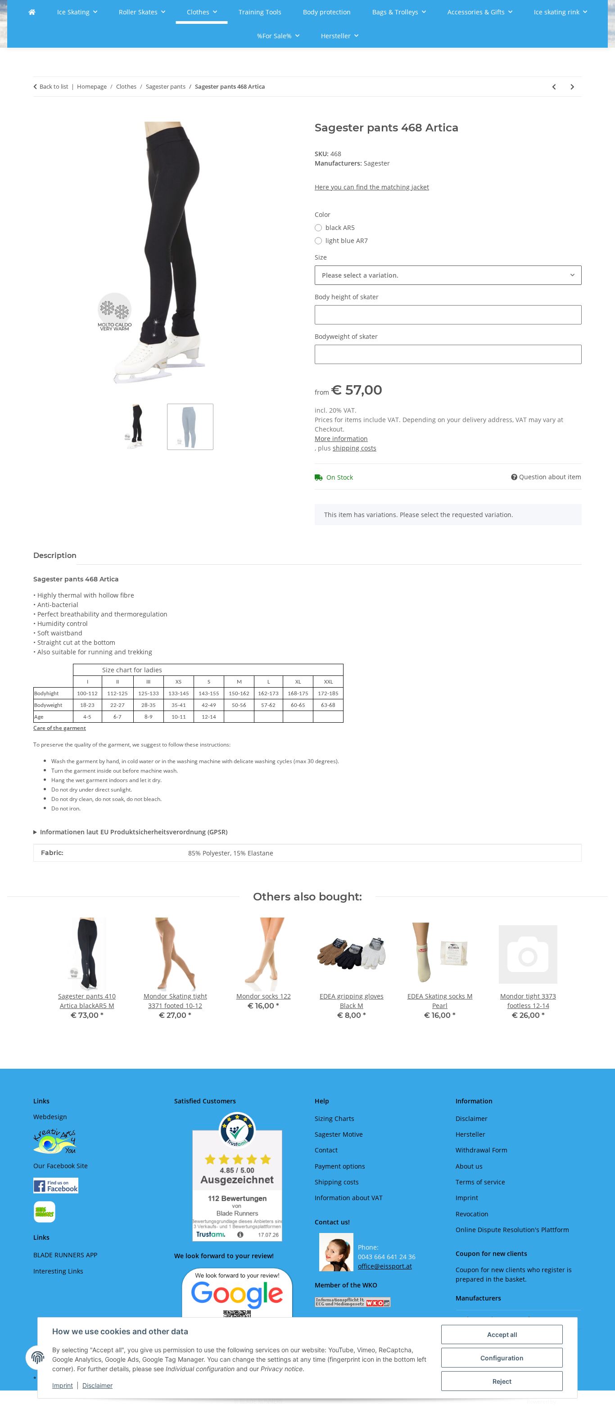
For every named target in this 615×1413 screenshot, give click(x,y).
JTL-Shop (568, 1401)
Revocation (472, 1214)
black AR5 (340, 227)
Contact (326, 1150)
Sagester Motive (339, 1134)
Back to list (54, 86)
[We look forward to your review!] (237, 1304)
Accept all (502, 1334)
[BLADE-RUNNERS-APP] (44, 1211)
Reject (502, 1381)
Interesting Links (58, 1271)
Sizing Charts (334, 1118)
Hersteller (470, 1134)
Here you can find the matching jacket (372, 187)
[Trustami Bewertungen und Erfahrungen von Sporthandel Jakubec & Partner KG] (237, 1177)
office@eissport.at (385, 1266)
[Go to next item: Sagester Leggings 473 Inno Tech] (572, 86)
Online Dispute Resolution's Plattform (512, 1229)
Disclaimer (97, 1385)
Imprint (62, 1385)
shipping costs (354, 448)
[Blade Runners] (32, 12)
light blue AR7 (347, 240)
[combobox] (448, 275)
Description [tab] (55, 555)
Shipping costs (337, 1182)
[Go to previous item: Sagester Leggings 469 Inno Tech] (554, 86)
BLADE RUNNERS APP (65, 1255)
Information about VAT (349, 1197)
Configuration (502, 1358)
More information (341, 438)
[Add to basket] (40, 117)
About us (469, 1166)
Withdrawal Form (481, 1150)
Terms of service (480, 1182)
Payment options (340, 1166)
